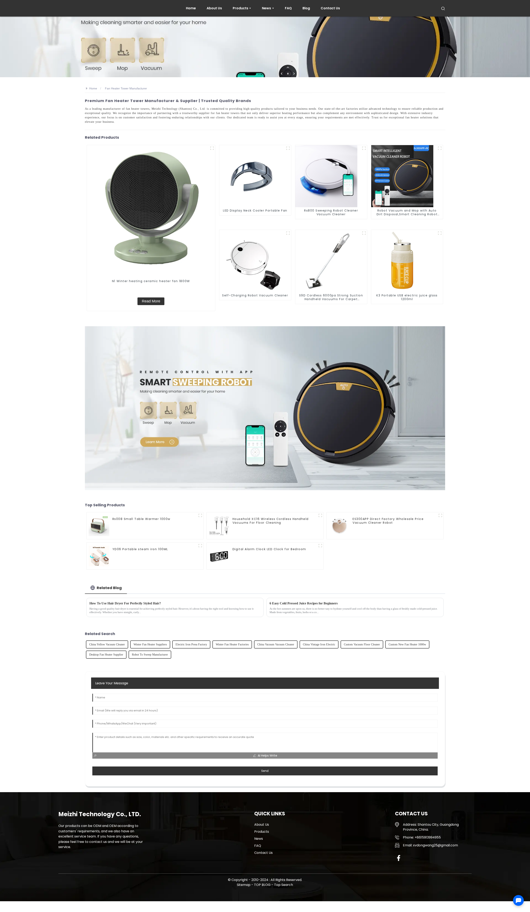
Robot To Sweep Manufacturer (150, 654)
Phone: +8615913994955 (422, 837)
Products (261, 831)
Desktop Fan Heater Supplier (106, 654)
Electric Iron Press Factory (191, 644)
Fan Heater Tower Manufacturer (126, 88)
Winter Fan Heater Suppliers (150, 644)
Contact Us (263, 852)
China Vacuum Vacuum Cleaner (275, 644)
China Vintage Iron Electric (319, 644)
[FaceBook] (398, 857)
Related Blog (109, 587)
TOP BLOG (262, 884)
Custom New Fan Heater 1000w (407, 644)
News (258, 838)
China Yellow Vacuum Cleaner (107, 644)
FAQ (257, 845)
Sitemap (244, 884)
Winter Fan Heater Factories (232, 644)
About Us (261, 824)
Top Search (283, 884)
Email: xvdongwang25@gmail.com (430, 845)
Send (265, 771)
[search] (443, 8)
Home (93, 88)
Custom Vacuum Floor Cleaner (362, 644)
